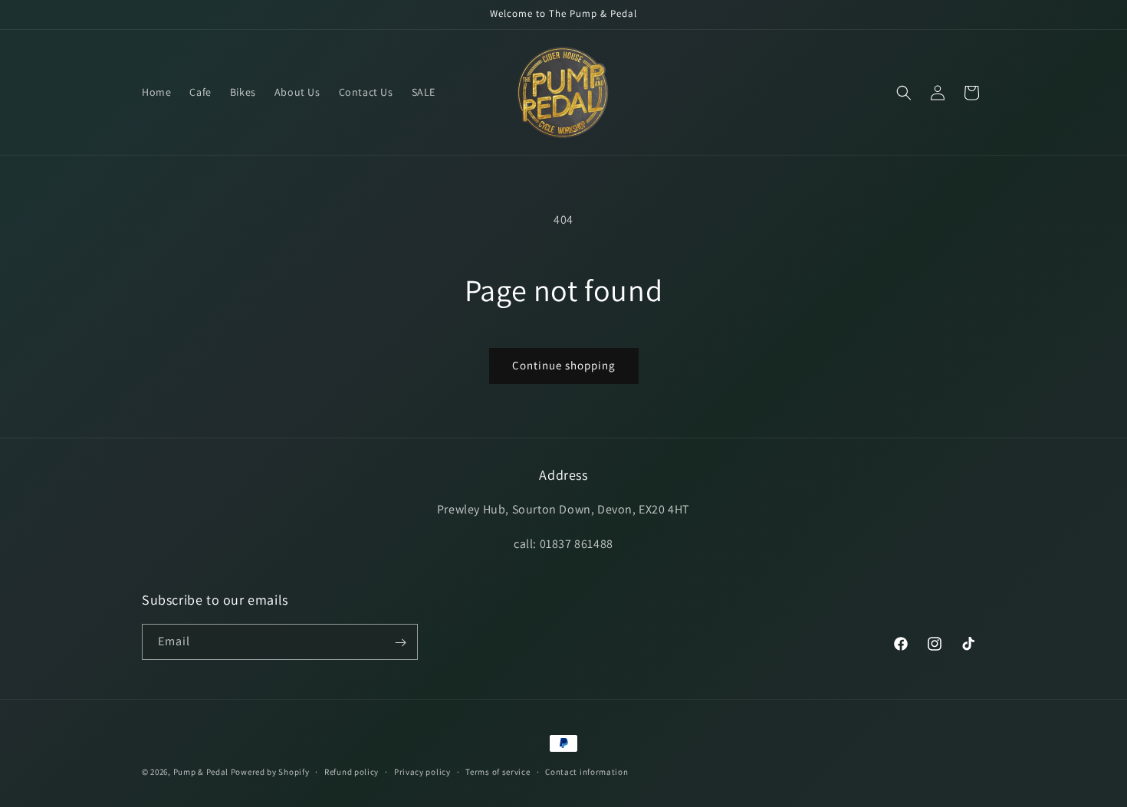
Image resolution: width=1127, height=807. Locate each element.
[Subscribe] (400, 643)
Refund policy (351, 771)
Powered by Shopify (270, 771)
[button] (904, 93)
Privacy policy (422, 771)
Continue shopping (564, 365)
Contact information (586, 771)
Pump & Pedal (200, 771)
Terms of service (497, 771)
